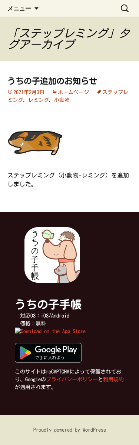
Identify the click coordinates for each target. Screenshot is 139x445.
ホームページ (73, 92)
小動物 (62, 100)
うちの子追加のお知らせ (52, 81)
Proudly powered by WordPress (69, 429)
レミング (38, 100)
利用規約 (113, 379)
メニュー (19, 8)
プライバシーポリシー (72, 379)
